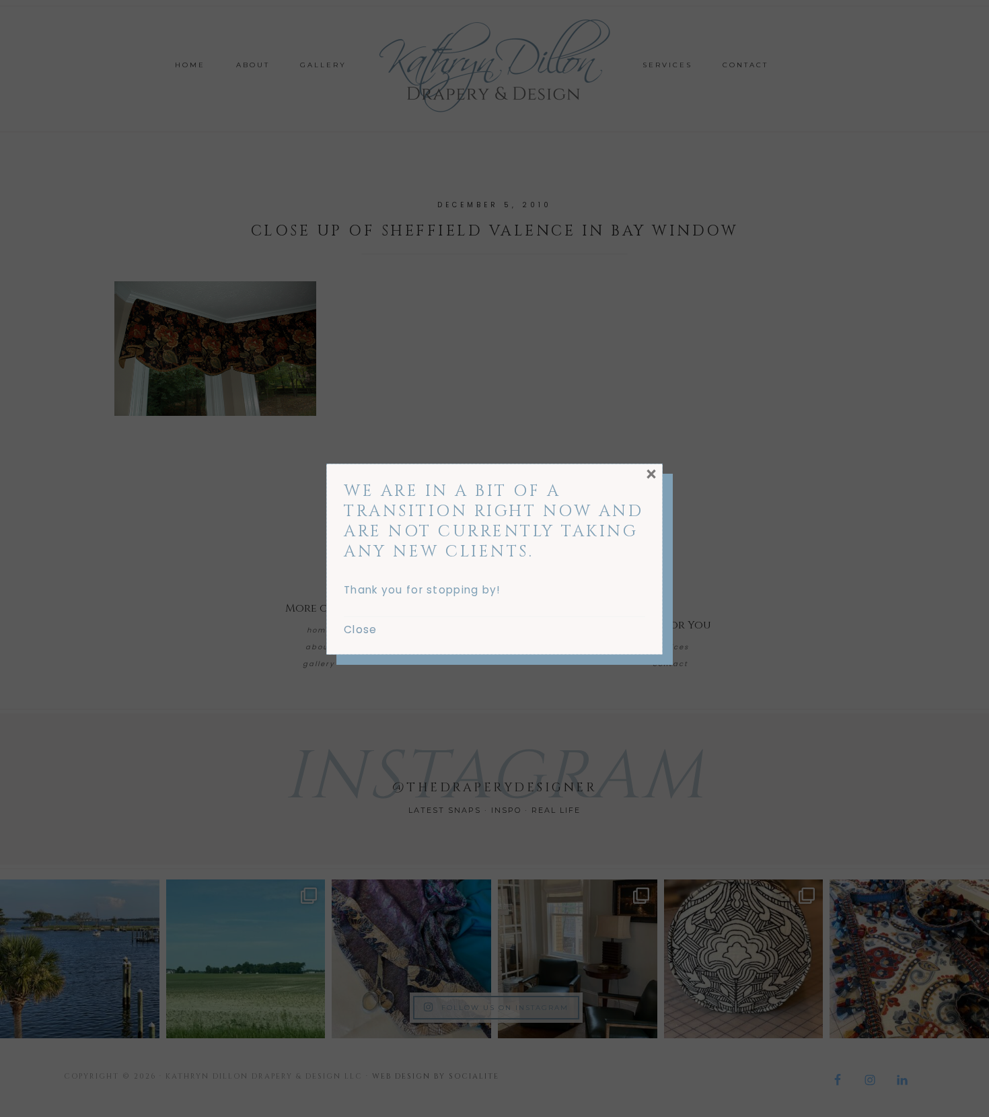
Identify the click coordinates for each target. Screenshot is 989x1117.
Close (360, 629)
